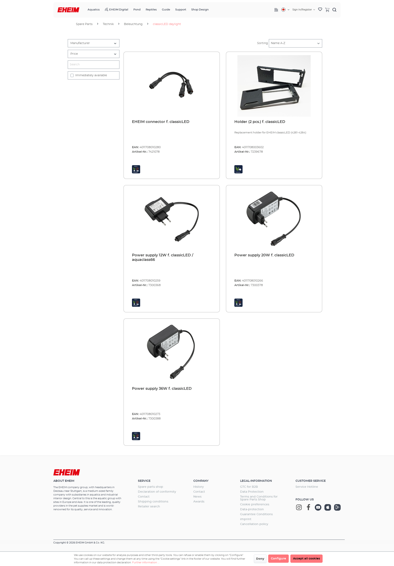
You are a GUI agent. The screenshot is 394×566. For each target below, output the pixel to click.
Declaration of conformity (157, 491)
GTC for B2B (249, 486)
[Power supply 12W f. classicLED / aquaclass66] (171, 219)
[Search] (334, 9)
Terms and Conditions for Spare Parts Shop (259, 498)
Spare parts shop (150, 486)
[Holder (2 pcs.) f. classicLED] (274, 86)
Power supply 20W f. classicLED (264, 255)
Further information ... (145, 562)
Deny (260, 558)
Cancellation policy (254, 524)
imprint (245, 519)
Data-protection (252, 509)
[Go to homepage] (68, 10)
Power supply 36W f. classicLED (162, 389)
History (198, 486)
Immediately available (91, 75)
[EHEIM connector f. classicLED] (171, 86)
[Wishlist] (320, 10)
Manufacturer (80, 43)
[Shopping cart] (327, 9)
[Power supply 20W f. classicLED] (274, 219)
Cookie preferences (254, 504)
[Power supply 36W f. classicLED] (171, 352)
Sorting (262, 43)
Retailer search (149, 506)
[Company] (276, 10)
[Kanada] (285, 10)
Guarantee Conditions (256, 514)
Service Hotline (307, 486)
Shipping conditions (153, 501)
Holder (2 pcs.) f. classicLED (259, 122)
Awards (198, 501)
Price (74, 53)
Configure (278, 558)
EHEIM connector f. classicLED (160, 122)
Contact (144, 496)
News (197, 496)
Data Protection (252, 491)
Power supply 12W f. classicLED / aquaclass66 (162, 257)
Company (200, 481)
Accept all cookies (306, 558)
